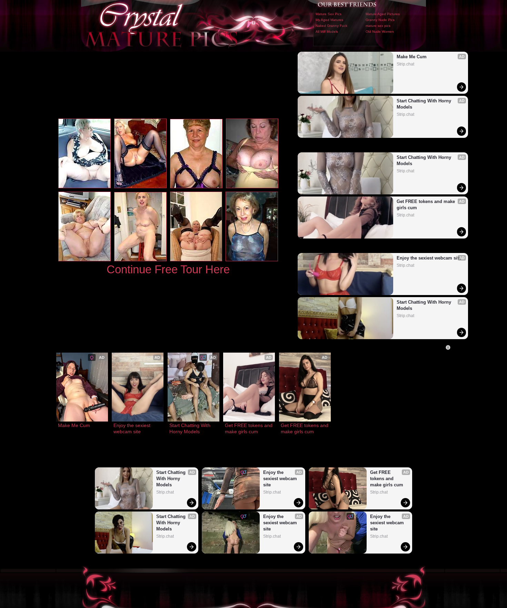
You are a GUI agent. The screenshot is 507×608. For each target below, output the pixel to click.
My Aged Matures (329, 20)
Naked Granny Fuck (331, 26)
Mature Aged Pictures (383, 14)
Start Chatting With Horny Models (425, 104)
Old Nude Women (380, 31)
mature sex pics (378, 26)
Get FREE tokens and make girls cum (426, 204)
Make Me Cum (412, 56)
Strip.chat (405, 64)
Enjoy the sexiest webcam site (429, 258)
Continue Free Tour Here (168, 269)
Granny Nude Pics (380, 20)
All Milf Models (327, 31)
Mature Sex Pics (328, 14)
